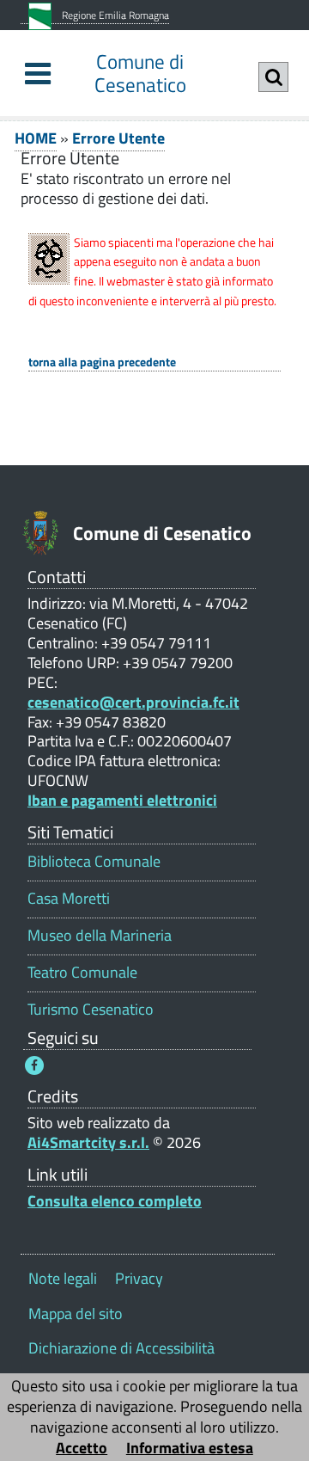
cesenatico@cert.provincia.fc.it (133, 702)
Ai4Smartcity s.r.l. (88, 1142)
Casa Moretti (68, 898)
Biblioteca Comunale (94, 861)
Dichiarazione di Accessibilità (121, 1348)
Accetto (81, 1447)
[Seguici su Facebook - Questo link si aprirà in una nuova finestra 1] (34, 1065)
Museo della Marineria (99, 935)
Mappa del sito (75, 1313)
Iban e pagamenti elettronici (122, 800)
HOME (36, 138)
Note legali (62, 1278)
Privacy (139, 1278)
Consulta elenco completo (114, 1200)
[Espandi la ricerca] (273, 77)
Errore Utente (118, 138)
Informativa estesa (189, 1447)
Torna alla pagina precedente (102, 363)
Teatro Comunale (82, 972)
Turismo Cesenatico (90, 1009)
